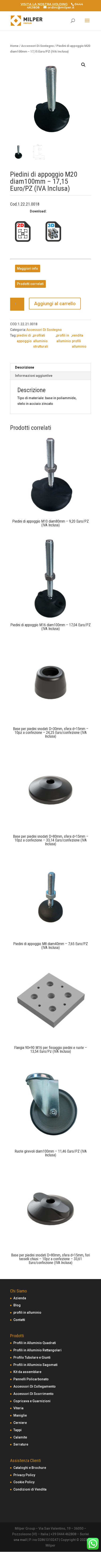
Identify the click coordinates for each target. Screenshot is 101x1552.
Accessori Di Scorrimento (33, 1394)
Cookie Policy (24, 1482)
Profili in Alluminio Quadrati (34, 1343)
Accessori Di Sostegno (37, 46)
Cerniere (20, 1423)
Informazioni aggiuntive (33, 376)
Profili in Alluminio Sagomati (35, 1365)
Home (14, 46)
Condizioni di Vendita (30, 1489)
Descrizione (24, 367)
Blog (17, 1305)
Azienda (19, 1298)
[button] (83, 65)
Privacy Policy (24, 1475)
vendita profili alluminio (79, 341)
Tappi (17, 1430)
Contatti (19, 1320)
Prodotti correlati (30, 284)
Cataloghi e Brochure (29, 1468)
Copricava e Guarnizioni (31, 1401)
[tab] (50, 367)
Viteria (18, 1408)
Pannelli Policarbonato (31, 1379)
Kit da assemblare (27, 1372)
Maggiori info (27, 268)
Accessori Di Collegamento (34, 1386)
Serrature (20, 1444)
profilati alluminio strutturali (40, 341)
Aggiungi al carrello (55, 303)
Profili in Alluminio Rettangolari (37, 1350)
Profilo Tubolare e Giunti (31, 1357)
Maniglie (20, 1415)
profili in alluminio (63, 338)
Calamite (20, 1437)
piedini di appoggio (24, 338)
